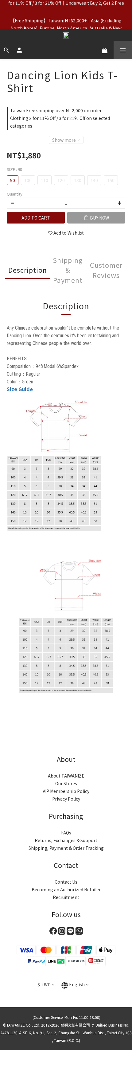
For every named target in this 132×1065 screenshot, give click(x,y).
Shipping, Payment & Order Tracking (66, 848)
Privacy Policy (66, 799)
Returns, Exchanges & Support (66, 840)
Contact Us (66, 882)
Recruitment (66, 897)
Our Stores (66, 783)
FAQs (66, 832)
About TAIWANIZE (66, 776)
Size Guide (20, 389)
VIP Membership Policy (66, 791)
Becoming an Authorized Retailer (66, 889)
